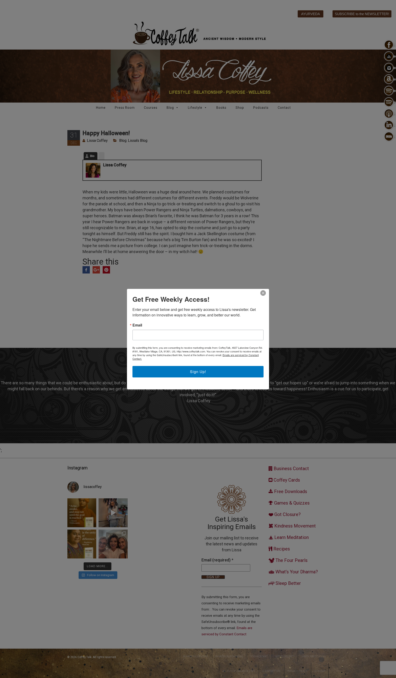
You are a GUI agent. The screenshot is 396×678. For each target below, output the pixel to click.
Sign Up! (198, 371)
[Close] (263, 293)
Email (137, 325)
